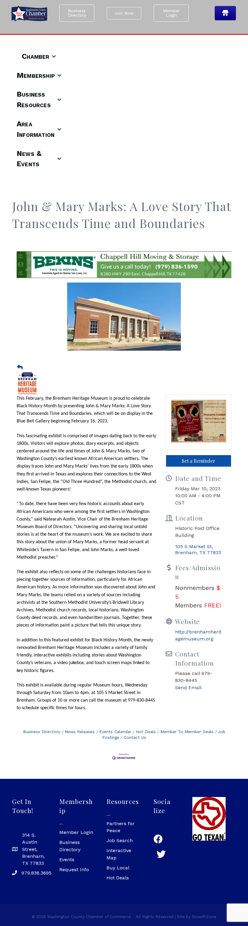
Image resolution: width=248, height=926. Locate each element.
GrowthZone (204, 916)
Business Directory (41, 731)
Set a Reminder (198, 461)
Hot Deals (146, 731)
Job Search (119, 840)
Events (66, 859)
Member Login (76, 832)
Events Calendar (115, 731)
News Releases (80, 731)
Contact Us (135, 737)
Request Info (74, 869)
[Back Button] (20, 367)
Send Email (188, 687)
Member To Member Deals (187, 731)
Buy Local (117, 868)
